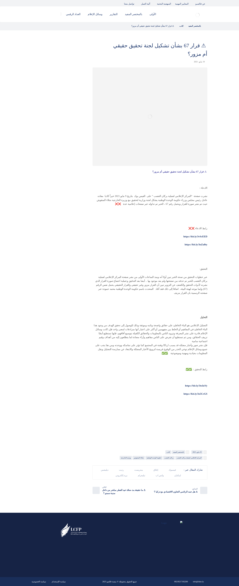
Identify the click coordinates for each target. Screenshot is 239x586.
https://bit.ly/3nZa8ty (196, 244)
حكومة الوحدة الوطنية (154, 458)
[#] (81, 566)
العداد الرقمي (68, 182)
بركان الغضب (169, 458)
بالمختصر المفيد (178, 452)
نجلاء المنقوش (139, 458)
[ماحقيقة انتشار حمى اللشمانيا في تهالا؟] (75, 75)
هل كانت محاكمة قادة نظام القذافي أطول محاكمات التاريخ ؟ (52, 89)
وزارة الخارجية (126, 458)
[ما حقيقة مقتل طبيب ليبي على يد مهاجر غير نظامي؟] (75, 102)
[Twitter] (41, 3)
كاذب (168, 452)
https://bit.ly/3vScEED (195, 236)
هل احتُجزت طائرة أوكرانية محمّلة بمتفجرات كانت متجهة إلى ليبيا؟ (53, 117)
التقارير (71, 168)
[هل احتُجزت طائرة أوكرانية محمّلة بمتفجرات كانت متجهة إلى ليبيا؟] (75, 116)
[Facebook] (47, 3)
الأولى (72, 153)
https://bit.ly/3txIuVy (196, 385)
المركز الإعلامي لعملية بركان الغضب (189, 458)
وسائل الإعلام (68, 175)
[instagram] (35, 3)
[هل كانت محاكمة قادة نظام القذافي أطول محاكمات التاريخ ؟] (75, 89)
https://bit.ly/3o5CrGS (195, 393)
